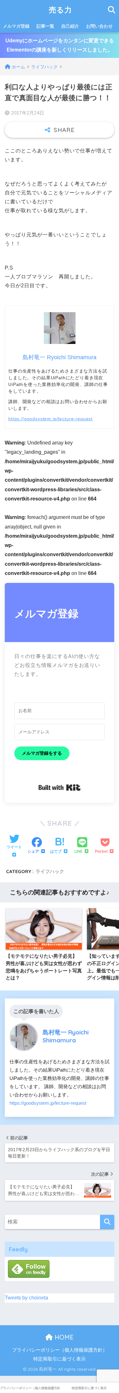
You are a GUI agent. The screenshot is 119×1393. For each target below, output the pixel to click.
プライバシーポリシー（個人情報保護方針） (59, 1350)
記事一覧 (45, 26)
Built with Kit (59, 787)
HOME (63, 1337)
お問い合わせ (99, 26)
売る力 (60, 9)
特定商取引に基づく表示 (59, 1359)
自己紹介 (70, 26)
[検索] (107, 1222)
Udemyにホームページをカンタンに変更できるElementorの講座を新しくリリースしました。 (59, 45)
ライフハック (50, 871)
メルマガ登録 (16, 26)
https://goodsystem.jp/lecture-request (50, 418)
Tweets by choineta (26, 1297)
